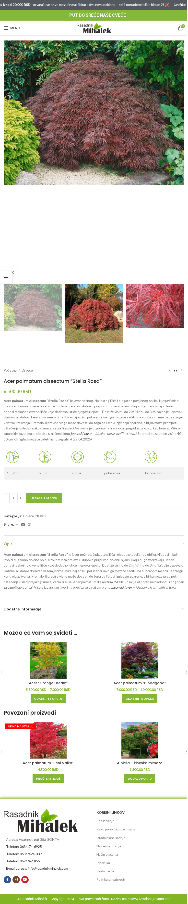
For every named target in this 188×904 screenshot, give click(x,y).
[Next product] (181, 370)
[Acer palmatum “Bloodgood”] (139, 660)
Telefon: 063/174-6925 (24, 846)
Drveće (27, 370)
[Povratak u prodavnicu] (175, 370)
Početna (10, 370)
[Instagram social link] (16, 879)
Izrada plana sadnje (110, 838)
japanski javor (81, 433)
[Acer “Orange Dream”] (48, 660)
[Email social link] (23, 524)
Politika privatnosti (110, 879)
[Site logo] (94, 28)
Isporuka (103, 863)
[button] (8, 161)
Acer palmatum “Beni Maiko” (48, 763)
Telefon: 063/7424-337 (24, 854)
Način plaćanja (107, 854)
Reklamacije (105, 871)
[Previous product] (170, 370)
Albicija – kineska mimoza (140, 763)
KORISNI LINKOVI (111, 812)
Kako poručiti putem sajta (116, 829)
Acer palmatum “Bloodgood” (140, 683)
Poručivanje (105, 821)
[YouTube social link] (25, 879)
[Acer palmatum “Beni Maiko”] (48, 740)
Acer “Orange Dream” (48, 683)
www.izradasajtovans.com (150, 899)
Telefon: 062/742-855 (23, 861)
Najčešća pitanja (108, 846)
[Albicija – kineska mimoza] (139, 740)
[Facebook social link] (17, 524)
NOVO (40, 516)
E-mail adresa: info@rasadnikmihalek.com (37, 868)
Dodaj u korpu (44, 498)
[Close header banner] (182, 5)
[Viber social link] (29, 524)
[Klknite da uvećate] (12, 272)
